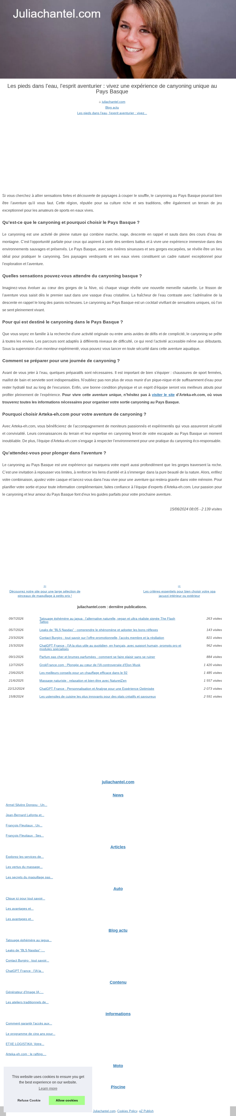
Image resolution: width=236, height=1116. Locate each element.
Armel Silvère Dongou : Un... (26, 805)
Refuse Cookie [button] (29, 1100)
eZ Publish (146, 1111)
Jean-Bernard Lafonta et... (25, 815)
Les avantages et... (20, 908)
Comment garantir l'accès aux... (29, 1023)
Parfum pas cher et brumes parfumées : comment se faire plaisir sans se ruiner (97, 656)
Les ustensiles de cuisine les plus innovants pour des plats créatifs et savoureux (97, 696)
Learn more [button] (48, 1088)
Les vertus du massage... (24, 867)
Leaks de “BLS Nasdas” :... (25, 950)
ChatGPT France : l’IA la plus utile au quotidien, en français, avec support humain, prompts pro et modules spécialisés (110, 647)
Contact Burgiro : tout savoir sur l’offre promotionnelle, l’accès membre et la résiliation (101, 637)
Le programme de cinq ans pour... (30, 1034)
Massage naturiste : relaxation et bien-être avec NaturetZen (83, 680)
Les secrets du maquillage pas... (29, 877)
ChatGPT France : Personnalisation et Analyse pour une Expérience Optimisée (96, 688)
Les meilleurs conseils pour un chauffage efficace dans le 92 (83, 672)
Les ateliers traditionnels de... (27, 1002)
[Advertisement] (112, 150)
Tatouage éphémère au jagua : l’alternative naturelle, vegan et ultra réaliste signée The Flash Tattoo (107, 620)
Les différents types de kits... (26, 1096)
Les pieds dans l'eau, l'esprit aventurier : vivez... (112, 113)
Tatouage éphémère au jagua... (29, 940)
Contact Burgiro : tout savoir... (27, 960)
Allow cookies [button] (67, 1100)
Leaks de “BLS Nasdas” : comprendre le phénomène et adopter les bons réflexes (98, 629)
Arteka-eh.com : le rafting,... (26, 1054)
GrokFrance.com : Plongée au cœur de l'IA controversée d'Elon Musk (89, 664)
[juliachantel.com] (118, 39)
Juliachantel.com (104, 1111)
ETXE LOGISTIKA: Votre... (25, 1044)
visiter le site (163, 395)
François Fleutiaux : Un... (24, 825)
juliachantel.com (113, 102)
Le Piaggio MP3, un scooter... (27, 1075)
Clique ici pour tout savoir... (25, 898)
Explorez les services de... (25, 856)
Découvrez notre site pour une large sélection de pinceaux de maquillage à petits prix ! (44, 593)
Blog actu (112, 107)
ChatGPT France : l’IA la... (25, 971)
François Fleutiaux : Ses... (25, 835)
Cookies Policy (127, 1111)
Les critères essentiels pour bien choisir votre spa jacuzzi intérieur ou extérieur (179, 593)
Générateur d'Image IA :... (25, 992)
